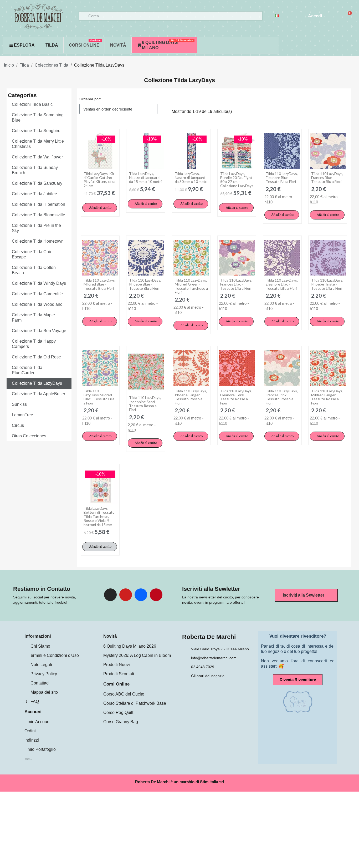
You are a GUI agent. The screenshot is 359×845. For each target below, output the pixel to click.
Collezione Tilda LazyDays (179, 80)
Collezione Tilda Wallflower (37, 157)
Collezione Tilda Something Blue (38, 117)
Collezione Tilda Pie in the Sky (36, 228)
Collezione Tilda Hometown (38, 241)
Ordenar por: (90, 99)
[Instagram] (110, 594)
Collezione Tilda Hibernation (38, 204)
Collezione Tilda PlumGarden (27, 370)
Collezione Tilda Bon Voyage (39, 330)
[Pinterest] (156, 594)
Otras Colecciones (29, 436)
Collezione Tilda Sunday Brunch (35, 170)
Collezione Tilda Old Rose (36, 357)
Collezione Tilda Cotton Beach (34, 270)
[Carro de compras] (347, 16)
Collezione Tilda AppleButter (38, 394)
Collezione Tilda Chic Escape (32, 254)
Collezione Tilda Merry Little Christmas (38, 144)
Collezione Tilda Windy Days (39, 283)
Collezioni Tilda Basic (32, 104)
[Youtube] (125, 594)
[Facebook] (141, 594)
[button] (99, 207)
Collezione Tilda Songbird (36, 130)
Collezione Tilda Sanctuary (37, 183)
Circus (18, 425)
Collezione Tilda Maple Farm (33, 317)
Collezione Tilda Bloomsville (38, 215)
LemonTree (22, 415)
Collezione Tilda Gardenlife (37, 294)
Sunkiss (19, 404)
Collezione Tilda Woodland (37, 304)
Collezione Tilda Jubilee (34, 194)
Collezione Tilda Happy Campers (34, 344)
